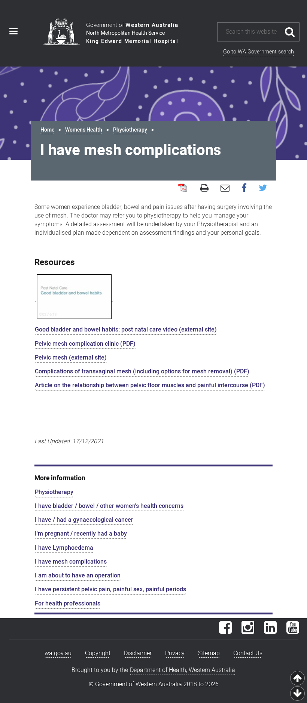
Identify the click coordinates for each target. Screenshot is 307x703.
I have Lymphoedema (64, 547)
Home (47, 130)
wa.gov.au (58, 653)
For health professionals (67, 603)
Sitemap (209, 653)
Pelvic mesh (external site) (71, 357)
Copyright (97, 653)
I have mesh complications (71, 561)
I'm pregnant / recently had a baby (81, 533)
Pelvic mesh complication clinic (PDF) (85, 343)
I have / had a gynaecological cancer (84, 519)
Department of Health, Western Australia (182, 670)
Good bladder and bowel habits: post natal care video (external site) (126, 329)
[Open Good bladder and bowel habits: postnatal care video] (74, 297)
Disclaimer (138, 653)
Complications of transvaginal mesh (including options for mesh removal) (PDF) (142, 371)
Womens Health (83, 130)
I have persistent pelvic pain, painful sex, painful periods (110, 589)
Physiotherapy (130, 130)
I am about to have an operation (78, 575)
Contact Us (247, 653)
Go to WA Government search (258, 52)
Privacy (175, 653)
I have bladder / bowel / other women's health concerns (109, 506)
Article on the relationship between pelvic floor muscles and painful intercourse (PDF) (150, 385)
